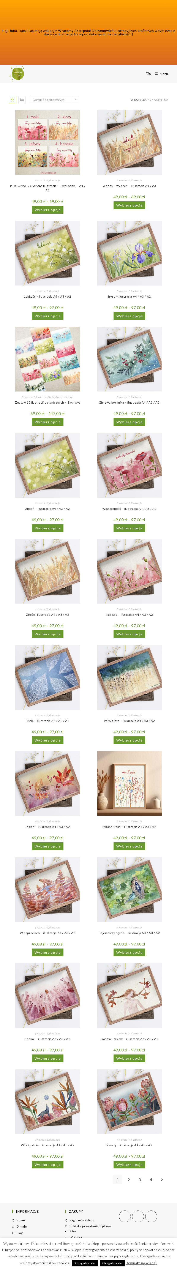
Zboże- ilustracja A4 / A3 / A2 (47, 614)
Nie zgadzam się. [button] (112, 1263)
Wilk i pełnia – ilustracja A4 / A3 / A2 (47, 1145)
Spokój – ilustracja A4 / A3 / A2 (47, 1039)
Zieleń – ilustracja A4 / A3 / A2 (47, 508)
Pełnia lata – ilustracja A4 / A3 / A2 (129, 721)
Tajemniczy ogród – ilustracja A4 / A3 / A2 (129, 933)
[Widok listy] (22, 99)
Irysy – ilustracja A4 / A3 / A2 (129, 296)
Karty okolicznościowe (60, 397)
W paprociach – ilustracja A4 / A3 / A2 (47, 933)
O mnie (22, 1226)
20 (144, 99)
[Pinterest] (151, 1216)
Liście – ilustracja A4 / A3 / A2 (47, 721)
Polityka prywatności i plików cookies (88, 1228)
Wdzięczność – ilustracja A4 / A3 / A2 (129, 508)
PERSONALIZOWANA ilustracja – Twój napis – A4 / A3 (47, 188)
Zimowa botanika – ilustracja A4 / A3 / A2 (129, 402)
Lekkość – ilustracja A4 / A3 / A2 (47, 296)
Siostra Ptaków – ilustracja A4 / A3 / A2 (129, 1039)
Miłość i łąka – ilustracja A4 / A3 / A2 (129, 827)
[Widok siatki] (12, 99)
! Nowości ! (41, 180)
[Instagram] (138, 1216)
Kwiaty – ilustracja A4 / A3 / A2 (129, 1145)
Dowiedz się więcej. (141, 1263)
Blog (20, 1233)
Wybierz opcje (48, 210)
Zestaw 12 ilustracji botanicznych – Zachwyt (47, 402)
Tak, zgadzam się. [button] (85, 1263)
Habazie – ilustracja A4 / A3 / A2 (129, 614)
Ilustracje (54, 180)
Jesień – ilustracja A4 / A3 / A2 (47, 827)
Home (21, 1220)
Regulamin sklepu (82, 1220)
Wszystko (160, 99)
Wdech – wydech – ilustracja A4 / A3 (129, 186)
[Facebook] (125, 1216)
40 (149, 99)
